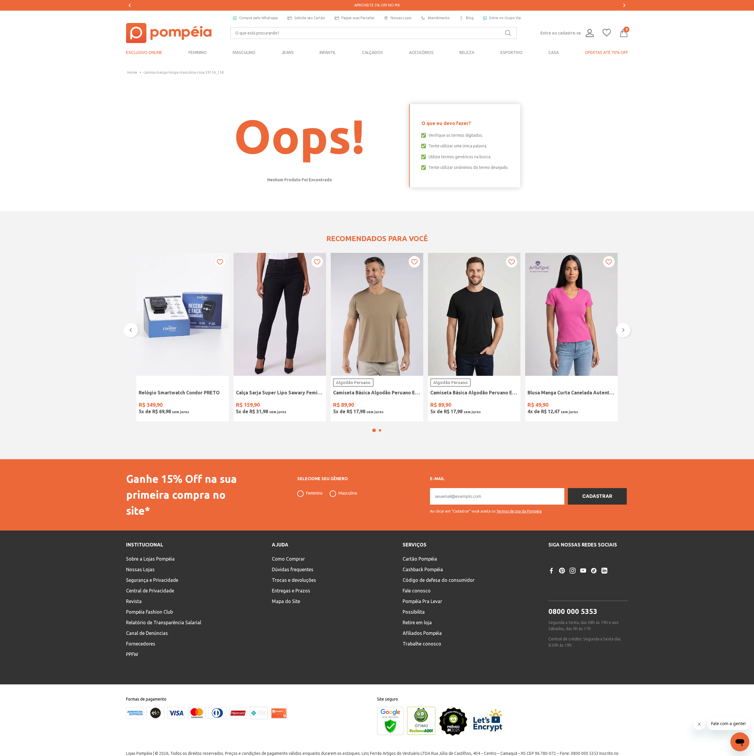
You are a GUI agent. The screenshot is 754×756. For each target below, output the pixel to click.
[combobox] (373, 33)
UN (145, 406)
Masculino (347, 508)
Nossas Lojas (401, 18)
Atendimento (439, 18)
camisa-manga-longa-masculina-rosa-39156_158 (183, 72)
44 (287, 406)
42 (272, 406)
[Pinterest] (562, 586)
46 (302, 406)
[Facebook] (551, 586)
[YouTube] (583, 586)
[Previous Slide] (129, 5)
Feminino (314, 508)
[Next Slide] (624, 5)
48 (317, 406)
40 (257, 406)
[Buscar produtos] (508, 33)
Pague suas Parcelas (357, 18)
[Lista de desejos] (607, 33)
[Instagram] (573, 586)
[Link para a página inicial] (132, 72)
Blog (470, 18)
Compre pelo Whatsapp (258, 18)
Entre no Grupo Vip (505, 18)
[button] (374, 446)
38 (242, 406)
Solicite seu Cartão (309, 18)
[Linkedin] (604, 586)
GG (384, 406)
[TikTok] (594, 586)
